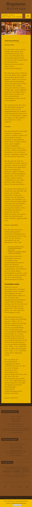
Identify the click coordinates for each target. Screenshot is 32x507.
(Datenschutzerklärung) (19, 503)
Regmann (16, 3)
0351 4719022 (6, 16)
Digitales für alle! (21, 498)
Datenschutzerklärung (16, 432)
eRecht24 (14, 398)
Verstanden (17, 505)
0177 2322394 (17, 16)
